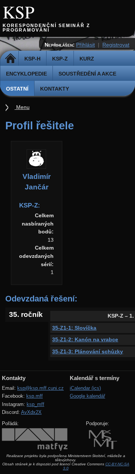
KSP (18, 11)
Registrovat (115, 45)
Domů (10, 59)
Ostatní (17, 89)
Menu (22, 107)
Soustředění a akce (87, 74)
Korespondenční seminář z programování (46, 27)
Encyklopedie (26, 74)
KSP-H (32, 59)
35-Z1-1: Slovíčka (74, 328)
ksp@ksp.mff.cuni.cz (40, 388)
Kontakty (54, 89)
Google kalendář (87, 396)
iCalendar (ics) (85, 388)
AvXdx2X (31, 412)
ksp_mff (35, 404)
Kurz (87, 59)
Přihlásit (85, 45)
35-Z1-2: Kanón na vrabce (85, 339)
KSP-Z (60, 59)
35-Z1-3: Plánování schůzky (87, 351)
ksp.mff (34, 396)
